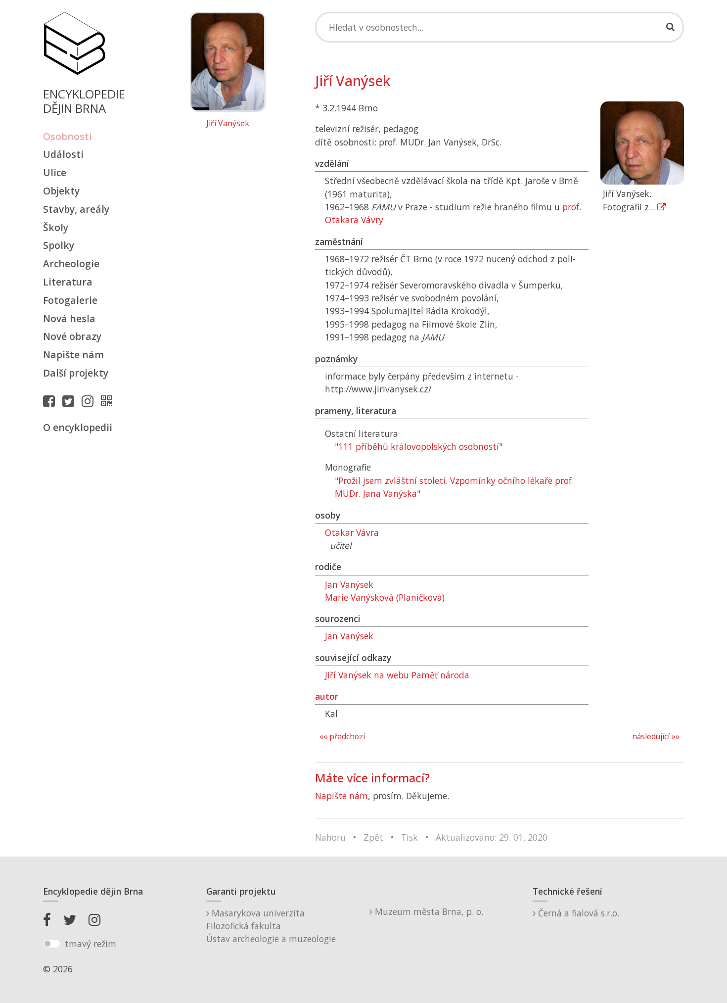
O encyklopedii (77, 427)
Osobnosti (67, 136)
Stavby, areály (76, 209)
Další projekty (75, 373)
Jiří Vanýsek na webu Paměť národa (397, 675)
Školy (55, 227)
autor (326, 696)
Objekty (61, 190)
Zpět (373, 837)
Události (63, 154)
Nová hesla (69, 318)
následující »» (656, 736)
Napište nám (73, 354)
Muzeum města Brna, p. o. (427, 911)
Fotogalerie (70, 300)
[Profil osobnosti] (109, 400)
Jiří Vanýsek (227, 123)
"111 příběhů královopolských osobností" (418, 446)
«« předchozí (342, 736)
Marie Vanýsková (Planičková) (385, 597)
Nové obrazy (72, 336)
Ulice (54, 172)
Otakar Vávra (352, 532)
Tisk (409, 837)
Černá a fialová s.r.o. (577, 913)
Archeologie (71, 263)
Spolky (58, 245)
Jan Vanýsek (349, 584)
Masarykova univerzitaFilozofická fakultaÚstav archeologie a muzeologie (271, 926)
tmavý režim (90, 944)
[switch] (51, 943)
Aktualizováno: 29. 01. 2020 (491, 837)
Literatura (67, 281)
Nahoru (330, 837)
